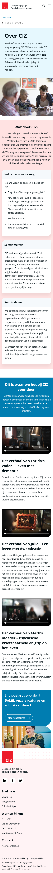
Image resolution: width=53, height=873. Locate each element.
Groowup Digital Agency (20, 869)
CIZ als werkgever (11, 823)
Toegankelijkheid (37, 858)
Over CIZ (6, 819)
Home (8, 22)
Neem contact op (10, 845)
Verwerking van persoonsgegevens (17, 862)
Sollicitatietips (9, 806)
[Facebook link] (13, 780)
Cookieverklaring (20, 858)
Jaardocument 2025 (12, 832)
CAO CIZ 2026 (9, 828)
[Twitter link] (21, 780)
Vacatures (7, 796)
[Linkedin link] (5, 780)
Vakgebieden (8, 801)
